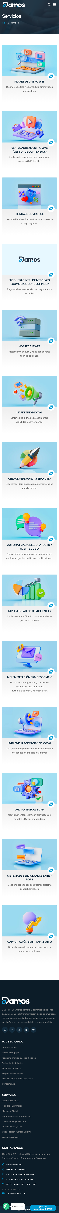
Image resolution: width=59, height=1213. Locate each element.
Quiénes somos (9, 1047)
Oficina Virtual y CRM (12, 1126)
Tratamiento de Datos (12, 1063)
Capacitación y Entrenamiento (16, 1131)
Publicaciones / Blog (11, 1068)
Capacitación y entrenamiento (29, 942)
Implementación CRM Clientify (29, 611)
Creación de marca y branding (29, 478)
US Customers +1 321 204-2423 (21, 1184)
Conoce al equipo (10, 1052)
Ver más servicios (10, 1137)
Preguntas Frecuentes (12, 1073)
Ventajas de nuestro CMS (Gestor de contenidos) (29, 149)
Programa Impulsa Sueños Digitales (19, 1057)
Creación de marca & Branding (16, 1116)
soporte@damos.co (16, 1193)
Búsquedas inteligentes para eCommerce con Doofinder (29, 282)
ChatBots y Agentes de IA (14, 1121)
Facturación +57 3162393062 (20, 1174)
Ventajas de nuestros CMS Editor (17, 1078)
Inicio (4, 22)
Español (27, 1209)
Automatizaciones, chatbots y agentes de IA (29, 546)
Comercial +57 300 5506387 (19, 1179)
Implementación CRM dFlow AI (29, 743)
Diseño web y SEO (10, 1100)
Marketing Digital (29, 412)
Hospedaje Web (29, 346)
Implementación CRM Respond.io (29, 677)
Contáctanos (8, 1083)
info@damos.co (14, 1164)
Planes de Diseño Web (29, 81)
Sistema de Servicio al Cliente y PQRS (29, 877)
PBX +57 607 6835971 (16, 1169)
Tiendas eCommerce (29, 214)
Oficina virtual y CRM (29, 809)
